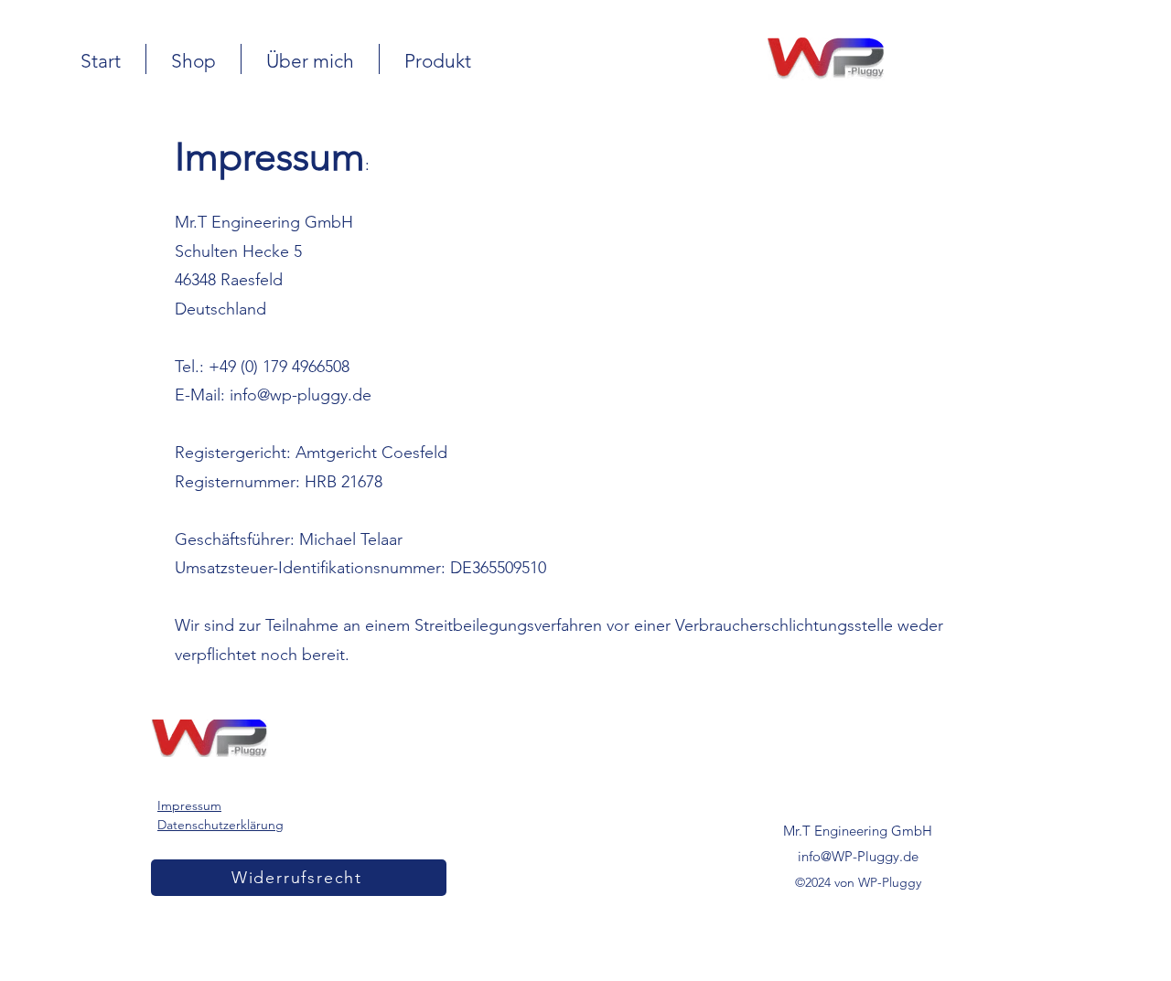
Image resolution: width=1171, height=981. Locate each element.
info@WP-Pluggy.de (858, 856)
